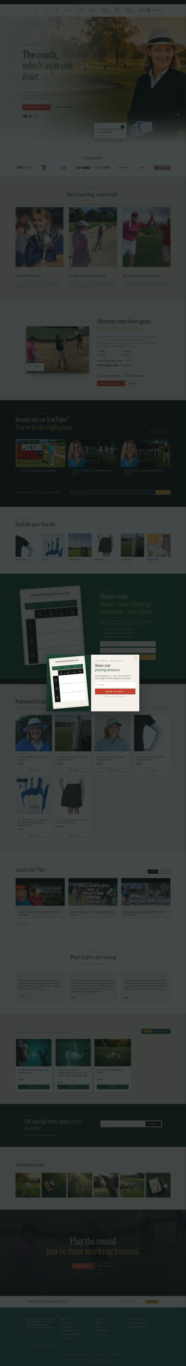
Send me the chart (115, 691)
